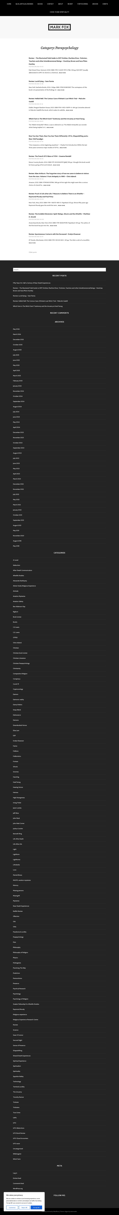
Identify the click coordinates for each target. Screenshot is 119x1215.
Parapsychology (18, 937)
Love (14, 870)
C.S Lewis (16, 627)
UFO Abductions (18, 1128)
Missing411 (16, 896)
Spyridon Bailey (18, 1076)
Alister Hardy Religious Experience (24, 586)
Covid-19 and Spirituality (59, 12)
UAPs (15, 1118)
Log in (15, 1173)
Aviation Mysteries (19, 596)
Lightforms (16, 859)
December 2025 (18, 339)
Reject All (24, 1207)
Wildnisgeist (17, 1154)
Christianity (16, 668)
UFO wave (16, 1143)
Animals (15, 591)
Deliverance (17, 715)
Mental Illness (17, 875)
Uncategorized (18, 1149)
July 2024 (16, 412)
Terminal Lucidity (18, 1087)
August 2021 (17, 525)
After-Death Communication (22, 570)
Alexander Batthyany (20, 581)
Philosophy (16, 947)
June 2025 (16, 360)
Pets (14, 942)
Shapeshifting (17, 1050)
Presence (16, 983)
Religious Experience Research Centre (25, 1019)
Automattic (74, 1211)
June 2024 (16, 417)
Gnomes (16, 772)
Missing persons (18, 890)
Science (15, 1030)
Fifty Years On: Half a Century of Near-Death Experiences (31, 283)
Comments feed (18, 1183)
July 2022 (16, 494)
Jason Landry (17, 808)
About (60, 4)
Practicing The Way (19, 968)
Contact (50, 4)
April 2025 (16, 370)
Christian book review (20, 653)
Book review (17, 617)
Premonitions (17, 978)
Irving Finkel (17, 803)
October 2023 (17, 443)
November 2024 (18, 391)
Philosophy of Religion (20, 952)
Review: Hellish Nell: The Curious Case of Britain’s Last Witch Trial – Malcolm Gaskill (40, 301)
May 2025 (16, 365)
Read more (62, 73)
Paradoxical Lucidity (19, 932)
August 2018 (17, 541)
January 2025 (17, 386)
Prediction (16, 973)
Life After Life (17, 844)
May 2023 (16, 468)
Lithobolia (16, 865)
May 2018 (16, 546)
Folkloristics (17, 756)
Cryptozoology (18, 689)
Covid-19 (16, 684)
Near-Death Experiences (21, 906)
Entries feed (17, 1178)
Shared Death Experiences (21, 1056)
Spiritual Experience (19, 1061)
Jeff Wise (16, 813)
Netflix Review (18, 911)
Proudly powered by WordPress (50, 1211)
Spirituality (16, 1071)
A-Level (15, 560)
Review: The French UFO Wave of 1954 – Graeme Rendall (50, 156)
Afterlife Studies (18, 575)
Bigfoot (15, 612)
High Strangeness (19, 798)
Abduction (16, 565)
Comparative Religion (20, 674)
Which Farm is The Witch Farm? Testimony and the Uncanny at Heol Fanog (57, 119)
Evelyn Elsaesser (18, 741)
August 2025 (17, 350)
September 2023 (18, 448)
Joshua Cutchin (18, 828)
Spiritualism (17, 1066)
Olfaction (16, 916)
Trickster (16, 1102)
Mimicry (15, 885)
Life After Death (18, 839)
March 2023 (17, 479)
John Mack (16, 818)
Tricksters (16, 1107)
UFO (14, 1123)
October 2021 (17, 515)
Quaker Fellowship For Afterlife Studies (26, 1004)
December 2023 (18, 432)
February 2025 (17, 381)
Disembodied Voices (20, 725)
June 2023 (16, 463)
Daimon (15, 694)
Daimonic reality (18, 699)
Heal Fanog (16, 782)
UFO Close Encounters (20, 1138)
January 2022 (17, 510)
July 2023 (16, 458)
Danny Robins (17, 705)
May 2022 (16, 499)
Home (9, 4)
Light (14, 849)
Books (40, 4)
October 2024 (17, 396)
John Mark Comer (18, 823)
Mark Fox (59, 27)
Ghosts (15, 767)
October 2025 (17, 345)
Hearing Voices (18, 787)
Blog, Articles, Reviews (24, 4)
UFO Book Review (19, 1133)
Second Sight (17, 1040)
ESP (14, 735)
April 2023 (16, 474)
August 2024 (17, 407)
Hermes (15, 792)
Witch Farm (17, 1159)
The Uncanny (17, 1092)
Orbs (14, 927)
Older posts (33, 252)
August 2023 (17, 453)
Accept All (36, 1207)
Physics (15, 958)
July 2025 (16, 355)
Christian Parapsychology (21, 663)
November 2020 (18, 536)
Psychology (17, 994)
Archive (95, 4)
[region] (24, 1201)
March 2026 (17, 334)
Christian (16, 648)
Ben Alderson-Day (19, 606)
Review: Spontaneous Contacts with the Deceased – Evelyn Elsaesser (55, 234)
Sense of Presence (19, 1045)
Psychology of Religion (20, 999)
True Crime (16, 1112)
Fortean (15, 761)
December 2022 (18, 484)
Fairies (15, 746)
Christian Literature (19, 658)
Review (15, 1025)
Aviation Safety (18, 601)
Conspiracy (16, 679)
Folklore (15, 751)
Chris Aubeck (17, 643)
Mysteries (16, 901)
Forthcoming (82, 4)
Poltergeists (17, 963)
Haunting (16, 777)
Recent (70, 4)
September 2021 (18, 520)
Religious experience (20, 1014)
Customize (12, 1207)
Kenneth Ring (17, 834)
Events (105, 4)
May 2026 (16, 329)
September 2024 (18, 401)
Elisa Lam (16, 730)
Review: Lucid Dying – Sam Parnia (41, 81)
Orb (14, 921)
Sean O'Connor (18, 1035)
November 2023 (18, 437)
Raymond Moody (19, 1009)
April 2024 (16, 427)
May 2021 (16, 530)
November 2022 (18, 489)
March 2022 (17, 505)
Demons (16, 720)
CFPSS (15, 637)
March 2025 (17, 376)
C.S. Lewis (16, 632)
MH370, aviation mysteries (22, 880)
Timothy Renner (18, 1097)
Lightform (16, 854)
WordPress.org (18, 1188)
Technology (17, 1081)
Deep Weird (17, 710)
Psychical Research (19, 989)
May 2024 (16, 422)
